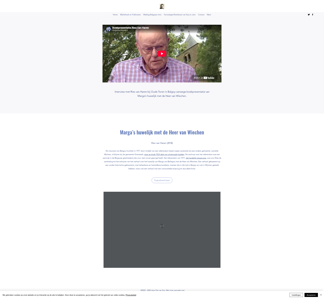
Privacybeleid (131, 295)
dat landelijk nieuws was (196, 158)
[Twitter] (309, 14)
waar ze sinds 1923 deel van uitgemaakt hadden (164, 154)
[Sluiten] (320, 295)
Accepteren (311, 295)
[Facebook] (312, 14)
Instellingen (296, 295)
